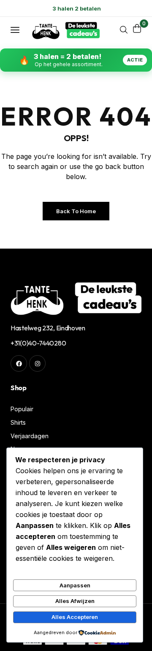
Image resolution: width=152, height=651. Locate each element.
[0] (137, 28)
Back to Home (76, 211)
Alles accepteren (75, 616)
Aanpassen (75, 585)
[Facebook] (19, 363)
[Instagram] (37, 363)
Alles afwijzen (75, 600)
